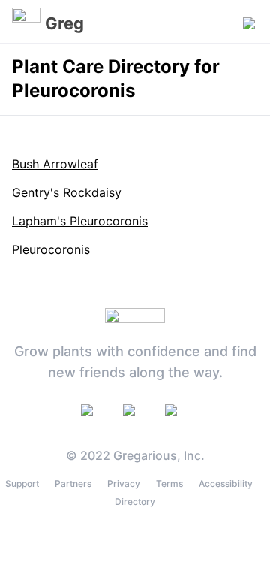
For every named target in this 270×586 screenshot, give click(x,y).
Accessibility (226, 483)
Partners (73, 483)
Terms (169, 483)
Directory (135, 501)
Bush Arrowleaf (55, 163)
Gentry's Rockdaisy (67, 192)
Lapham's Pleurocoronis (80, 220)
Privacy (123, 483)
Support (22, 483)
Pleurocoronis (51, 249)
